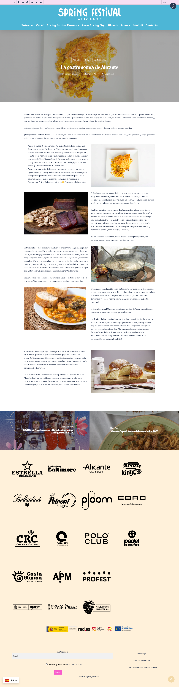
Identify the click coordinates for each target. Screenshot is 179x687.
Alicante (77, 60)
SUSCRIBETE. (62, 652)
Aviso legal (141, 654)
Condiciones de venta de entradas (142, 667)
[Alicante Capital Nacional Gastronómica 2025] (134, 430)
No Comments (108, 74)
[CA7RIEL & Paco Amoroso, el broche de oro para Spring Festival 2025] (45, 430)
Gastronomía (100, 60)
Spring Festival (71, 74)
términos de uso (74, 664)
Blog (87, 60)
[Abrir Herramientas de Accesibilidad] (173, 6)
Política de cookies (142, 660)
